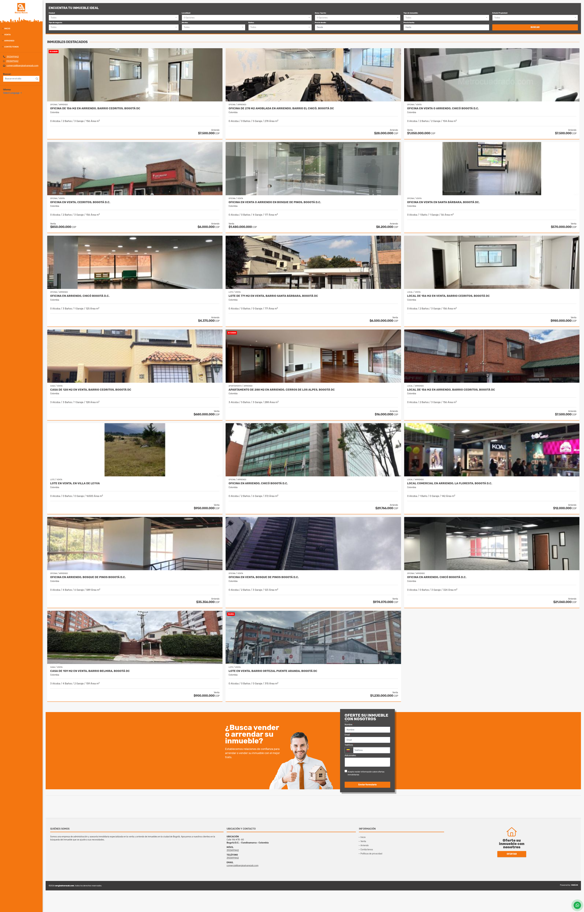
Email (348, 734)
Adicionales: (350, 755)
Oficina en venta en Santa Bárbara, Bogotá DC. (443, 202)
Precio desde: (320, 23)
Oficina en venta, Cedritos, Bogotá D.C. (80, 202)
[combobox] (114, 18)
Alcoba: (185, 23)
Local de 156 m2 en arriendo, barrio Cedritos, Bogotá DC (451, 389)
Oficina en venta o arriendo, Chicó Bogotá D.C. (443, 108)
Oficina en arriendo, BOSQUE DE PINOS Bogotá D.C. (88, 577)
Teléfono (349, 744)
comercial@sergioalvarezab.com (22, 65)
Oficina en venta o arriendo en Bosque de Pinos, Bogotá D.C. (275, 202)
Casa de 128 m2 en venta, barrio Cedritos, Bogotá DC (90, 389)
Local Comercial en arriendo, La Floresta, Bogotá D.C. (449, 483)
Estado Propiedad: (500, 13)
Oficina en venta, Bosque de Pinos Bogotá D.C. (264, 577)
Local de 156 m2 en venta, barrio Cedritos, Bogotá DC (448, 296)
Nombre (349, 724)
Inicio (7, 28)
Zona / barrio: (320, 13)
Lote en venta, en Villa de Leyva (75, 483)
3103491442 (13, 56)
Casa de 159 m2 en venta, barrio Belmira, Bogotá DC (90, 671)
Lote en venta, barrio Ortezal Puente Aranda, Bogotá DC (273, 671)
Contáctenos (11, 47)
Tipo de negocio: (55, 23)
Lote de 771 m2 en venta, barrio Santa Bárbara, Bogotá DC (273, 296)
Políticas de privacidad (371, 853)
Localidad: (186, 13)
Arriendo (9, 41)
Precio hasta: (409, 23)
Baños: (251, 23)
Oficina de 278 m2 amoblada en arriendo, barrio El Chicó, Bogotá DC (281, 108)
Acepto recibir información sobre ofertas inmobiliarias (366, 773)
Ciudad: (52, 13)
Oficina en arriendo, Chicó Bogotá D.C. (79, 296)
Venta (7, 34)
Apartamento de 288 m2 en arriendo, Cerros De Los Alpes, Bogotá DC (282, 389)
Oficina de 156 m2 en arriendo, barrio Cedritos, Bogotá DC (95, 108)
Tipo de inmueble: (410, 13)
